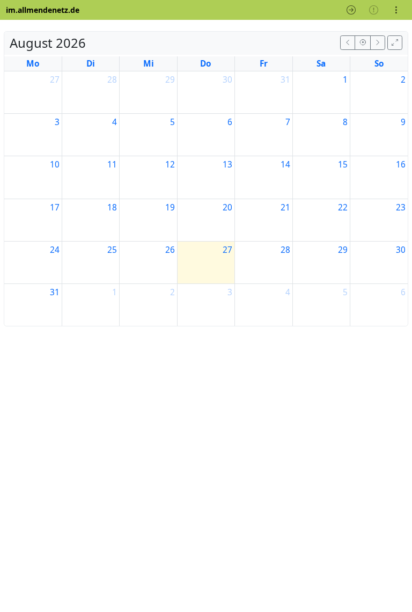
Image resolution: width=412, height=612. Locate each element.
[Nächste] (377, 42)
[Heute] (363, 42)
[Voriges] (347, 42)
